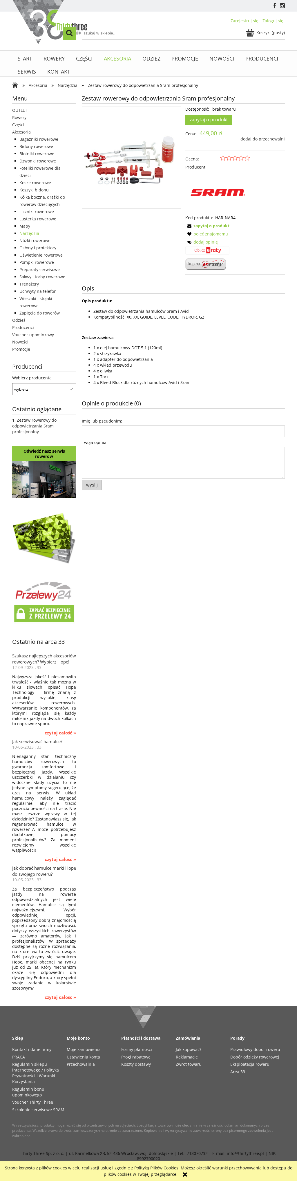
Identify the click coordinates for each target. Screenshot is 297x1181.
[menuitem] (25, 59)
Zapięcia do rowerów (39, 313)
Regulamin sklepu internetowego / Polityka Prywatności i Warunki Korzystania (35, 1072)
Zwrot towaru (189, 1064)
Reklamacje (187, 1057)
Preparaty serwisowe (39, 269)
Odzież (19, 320)
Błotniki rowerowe (36, 153)
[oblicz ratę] (207, 252)
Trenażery (29, 284)
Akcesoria (21, 132)
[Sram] (217, 192)
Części (18, 124)
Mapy (24, 226)
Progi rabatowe (136, 1057)
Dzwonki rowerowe (37, 161)
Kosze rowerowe (35, 182)
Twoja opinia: (95, 442)
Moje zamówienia (84, 1049)
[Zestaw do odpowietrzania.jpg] (131, 157)
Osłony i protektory (37, 248)
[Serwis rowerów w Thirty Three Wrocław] (44, 479)
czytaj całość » (60, 733)
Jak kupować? (188, 1049)
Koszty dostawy (136, 1064)
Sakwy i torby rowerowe (42, 276)
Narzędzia (29, 233)
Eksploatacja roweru (249, 1064)
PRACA (18, 1057)
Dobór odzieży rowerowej (254, 1057)
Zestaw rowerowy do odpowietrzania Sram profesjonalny (34, 425)
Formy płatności (136, 1049)
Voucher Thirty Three (32, 1102)
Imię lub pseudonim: (102, 421)
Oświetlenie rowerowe (41, 255)
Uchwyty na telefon (38, 291)
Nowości (20, 342)
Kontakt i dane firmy (31, 1049)
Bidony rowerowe (36, 146)
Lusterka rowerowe (37, 219)
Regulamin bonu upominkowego (28, 1092)
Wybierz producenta (32, 378)
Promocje (21, 349)
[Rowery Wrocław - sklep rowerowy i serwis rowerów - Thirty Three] (16, 85)
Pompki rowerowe (36, 262)
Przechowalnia (81, 1064)
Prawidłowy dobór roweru (255, 1049)
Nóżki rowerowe (34, 240)
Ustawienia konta (83, 1057)
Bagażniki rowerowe (38, 139)
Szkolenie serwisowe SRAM (38, 1109)
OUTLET (19, 110)
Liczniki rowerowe (36, 211)
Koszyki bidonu (34, 190)
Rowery (19, 117)
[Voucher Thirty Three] (44, 537)
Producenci (23, 327)
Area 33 (237, 1071)
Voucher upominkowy (33, 334)
